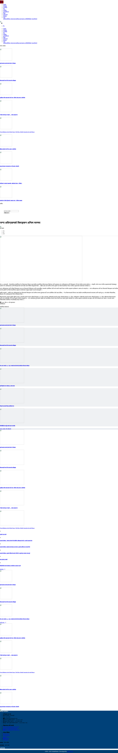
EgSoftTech (70, 751)
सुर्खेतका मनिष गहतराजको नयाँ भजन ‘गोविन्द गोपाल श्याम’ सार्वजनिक (12, 97)
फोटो (36, 19)
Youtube (6, 738)
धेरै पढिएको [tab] (8, 429)
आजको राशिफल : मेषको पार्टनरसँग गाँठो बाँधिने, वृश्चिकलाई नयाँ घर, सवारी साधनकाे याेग (16, 540)
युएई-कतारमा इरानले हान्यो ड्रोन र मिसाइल (8, 63)
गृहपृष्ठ (4, 4)
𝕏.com (5, 737)
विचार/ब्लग (19, 19)
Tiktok (6, 739)
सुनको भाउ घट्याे (3, 534)
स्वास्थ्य (15, 19)
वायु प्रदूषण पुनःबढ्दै (3, 559)
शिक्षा (4, 13)
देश (4, 9)
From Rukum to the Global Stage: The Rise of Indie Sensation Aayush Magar (17, 132)
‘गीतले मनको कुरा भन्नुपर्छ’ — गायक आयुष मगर (9, 114)
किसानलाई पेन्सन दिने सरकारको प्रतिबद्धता (8, 80)
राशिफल (5, 19)
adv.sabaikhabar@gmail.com (11, 729)
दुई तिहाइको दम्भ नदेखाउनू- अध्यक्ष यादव (7, 385)
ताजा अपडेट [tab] (3, 429)
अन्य (4, 17)
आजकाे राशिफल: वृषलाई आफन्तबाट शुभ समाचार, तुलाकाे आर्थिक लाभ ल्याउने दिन (15, 546)
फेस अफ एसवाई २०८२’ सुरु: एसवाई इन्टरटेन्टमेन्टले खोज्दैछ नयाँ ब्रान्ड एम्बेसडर (14, 365)
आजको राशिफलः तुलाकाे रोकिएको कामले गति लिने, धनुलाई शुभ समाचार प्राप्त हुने (15, 553)
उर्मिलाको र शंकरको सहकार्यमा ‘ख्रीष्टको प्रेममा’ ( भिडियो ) (11, 183)
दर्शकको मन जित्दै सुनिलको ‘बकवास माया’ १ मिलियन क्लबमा (11, 200)
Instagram (7, 735)
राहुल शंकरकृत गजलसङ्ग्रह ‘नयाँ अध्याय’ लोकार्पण (9, 166)
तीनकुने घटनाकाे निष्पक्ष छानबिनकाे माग (7, 406)
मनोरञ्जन (5, 14)
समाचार (5, 6)
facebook (6, 734)
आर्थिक (5, 10)
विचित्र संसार (10, 19)
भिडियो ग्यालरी (31, 19)
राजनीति (5, 7)
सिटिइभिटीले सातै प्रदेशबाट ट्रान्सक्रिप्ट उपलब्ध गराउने (10, 565)
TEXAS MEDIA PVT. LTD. (11, 727)
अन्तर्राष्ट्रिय (6, 11)
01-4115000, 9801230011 (11, 728)
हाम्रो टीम (2, 748)
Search (7, 212)
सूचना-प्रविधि (25, 19)
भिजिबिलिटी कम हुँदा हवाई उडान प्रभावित (7, 425)
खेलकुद (5, 16)
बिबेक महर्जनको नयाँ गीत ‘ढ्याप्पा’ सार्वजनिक (8, 149)
